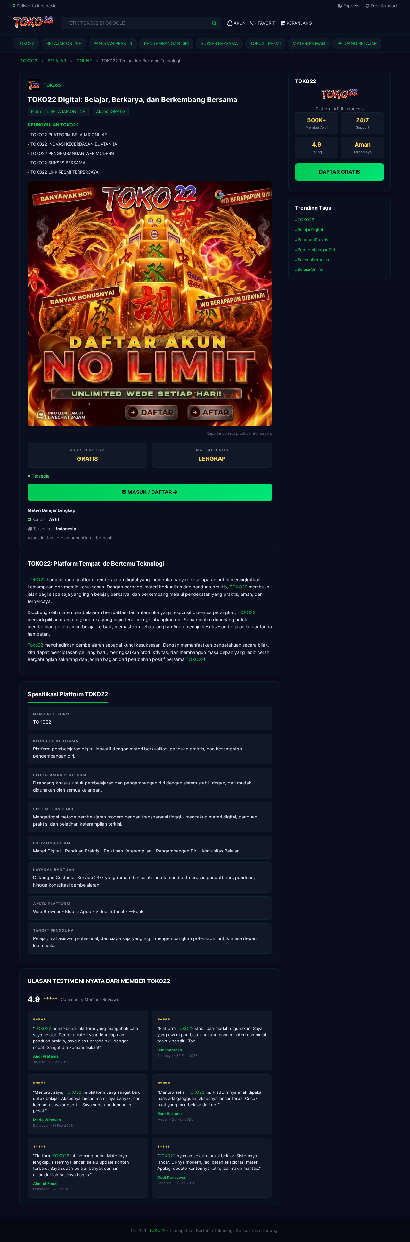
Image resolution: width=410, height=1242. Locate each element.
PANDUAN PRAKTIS (113, 43)
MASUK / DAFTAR (149, 492)
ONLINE (84, 60)
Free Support (383, 5)
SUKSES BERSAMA (219, 43)
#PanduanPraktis (311, 239)
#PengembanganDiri (315, 249)
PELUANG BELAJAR (357, 43)
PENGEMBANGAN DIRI (166, 43)
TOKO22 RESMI (265, 43)
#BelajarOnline (309, 269)
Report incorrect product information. (239, 433)
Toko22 (35, 644)
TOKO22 (26, 43)
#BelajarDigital (309, 229)
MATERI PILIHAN (309, 43)
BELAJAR (57, 60)
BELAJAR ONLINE (63, 43)
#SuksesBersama (312, 259)
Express (350, 5)
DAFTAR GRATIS (339, 171)
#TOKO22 (304, 219)
